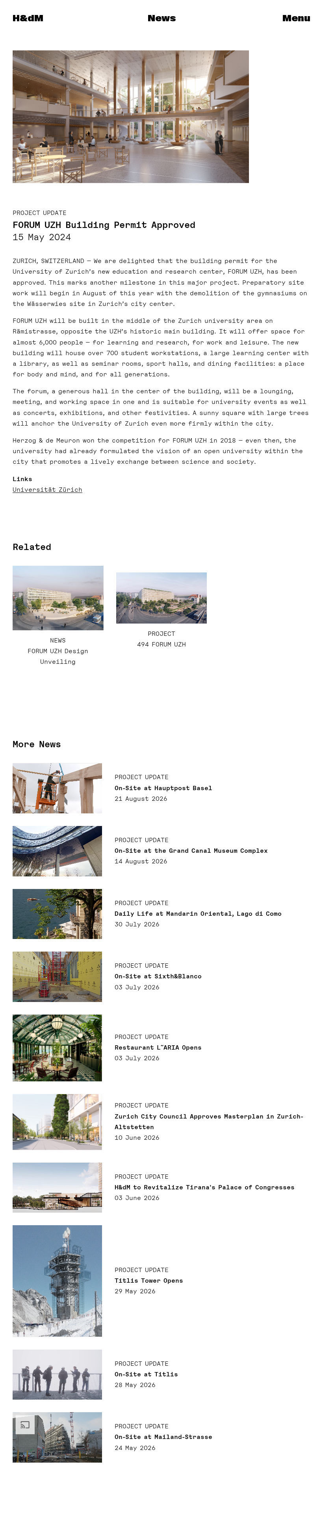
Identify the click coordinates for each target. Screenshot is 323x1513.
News (162, 18)
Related (32, 547)
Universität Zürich (47, 489)
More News (37, 744)
